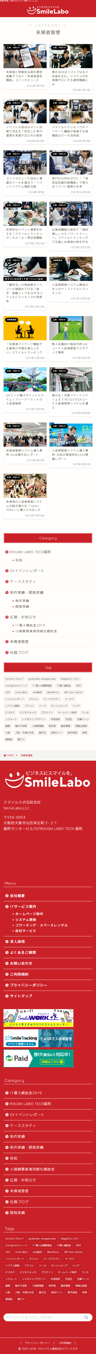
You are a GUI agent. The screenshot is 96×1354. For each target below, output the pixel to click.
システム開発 (12, 705)
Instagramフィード (16, 685)
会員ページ (83, 719)
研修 (84, 732)
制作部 (52, 726)
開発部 (8, 739)
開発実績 (22, 606)
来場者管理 (19, 641)
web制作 (37, 692)
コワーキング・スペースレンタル (41, 925)
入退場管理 (38, 726)
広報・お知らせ (23, 617)
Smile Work (21, 692)
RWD (78, 685)
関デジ (20, 739)
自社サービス (25, 930)
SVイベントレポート (27, 570)
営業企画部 (81, 726)
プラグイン (47, 712)
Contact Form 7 (14, 678)
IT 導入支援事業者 (42, 685)
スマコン (29, 705)
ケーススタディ (23, 581)
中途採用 (55, 719)
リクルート (11, 719)
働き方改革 (21, 726)
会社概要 (17, 895)
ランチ (85, 712)
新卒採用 (72, 732)
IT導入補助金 (64, 685)
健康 (7, 726)
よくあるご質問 (23, 952)
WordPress (53, 692)
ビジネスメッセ (28, 712)
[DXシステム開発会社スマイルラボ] (47, 12)
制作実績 (22, 600)
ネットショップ (59, 705)
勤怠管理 (65, 726)
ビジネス (10, 712)
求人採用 (17, 941)
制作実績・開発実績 (27, 592)
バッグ (75, 705)
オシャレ (33, 699)
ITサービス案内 (23, 906)
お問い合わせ (21, 963)
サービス (69, 699)
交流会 (68, 719)
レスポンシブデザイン (33, 719)
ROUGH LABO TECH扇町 (30, 552)
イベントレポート (14, 699)
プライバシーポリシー (28, 985)
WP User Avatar (73, 692)
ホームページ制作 (67, 712)
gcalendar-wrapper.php (42, 678)
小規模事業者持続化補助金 (36, 631)
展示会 (42, 732)
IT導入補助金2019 (30, 625)
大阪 (7, 732)
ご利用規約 (19, 974)
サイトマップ (21, 996)
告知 (18, 560)
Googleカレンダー (70, 678)
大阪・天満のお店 (24, 732)
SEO (7, 692)
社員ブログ (19, 652)
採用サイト (57, 732)
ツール (42, 705)
